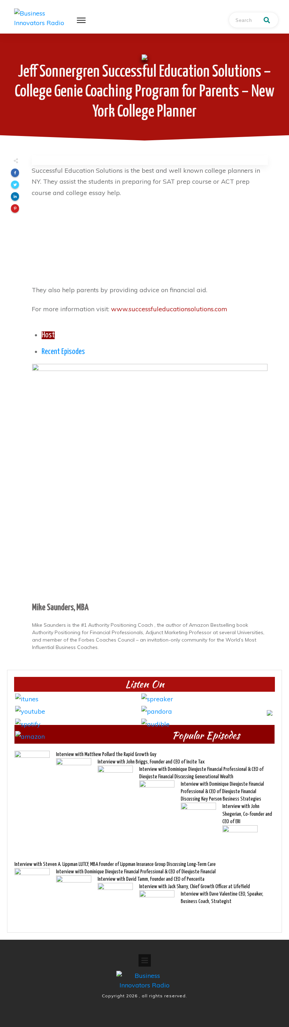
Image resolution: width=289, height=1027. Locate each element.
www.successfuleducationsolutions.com (169, 309)
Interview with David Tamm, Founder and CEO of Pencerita (151, 879)
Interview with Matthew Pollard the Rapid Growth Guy (106, 754)
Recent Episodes (63, 352)
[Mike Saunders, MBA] (150, 481)
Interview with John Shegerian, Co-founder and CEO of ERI (247, 814)
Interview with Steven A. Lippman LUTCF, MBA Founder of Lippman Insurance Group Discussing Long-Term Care (115, 864)
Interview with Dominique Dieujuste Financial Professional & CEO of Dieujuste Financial (136, 871)
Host (48, 335)
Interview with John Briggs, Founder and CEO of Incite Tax (151, 762)
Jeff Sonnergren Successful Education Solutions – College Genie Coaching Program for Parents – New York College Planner (144, 92)
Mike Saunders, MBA (60, 607)
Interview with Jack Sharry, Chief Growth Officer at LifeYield (194, 886)
